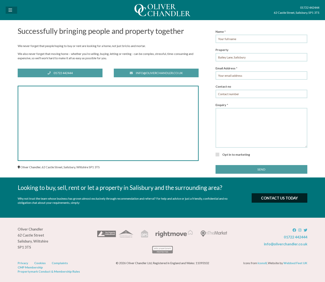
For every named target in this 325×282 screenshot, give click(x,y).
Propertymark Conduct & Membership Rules (49, 271)
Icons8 (262, 263)
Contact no (223, 86)
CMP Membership (30, 267)
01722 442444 (63, 73)
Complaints (60, 263)
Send (261, 169)
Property (222, 50)
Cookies (40, 263)
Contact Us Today (279, 198)
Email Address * (226, 68)
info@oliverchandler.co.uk (159, 73)
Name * (221, 31)
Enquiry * (222, 105)
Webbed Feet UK (295, 263)
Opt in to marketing (236, 154)
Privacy (23, 263)
